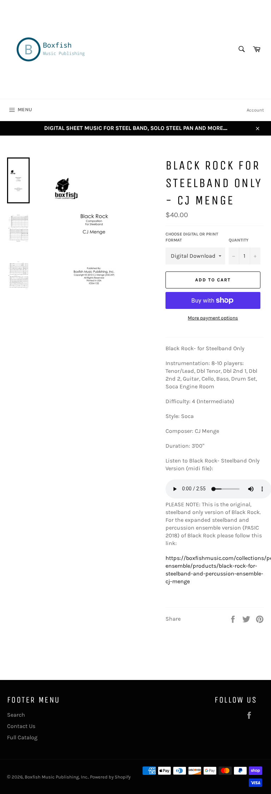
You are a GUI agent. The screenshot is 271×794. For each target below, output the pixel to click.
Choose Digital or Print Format (191, 237)
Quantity (238, 240)
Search (16, 714)
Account (255, 110)
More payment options (213, 318)
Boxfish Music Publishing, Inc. (56, 777)
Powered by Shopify (110, 777)
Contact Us (21, 726)
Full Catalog (22, 737)
